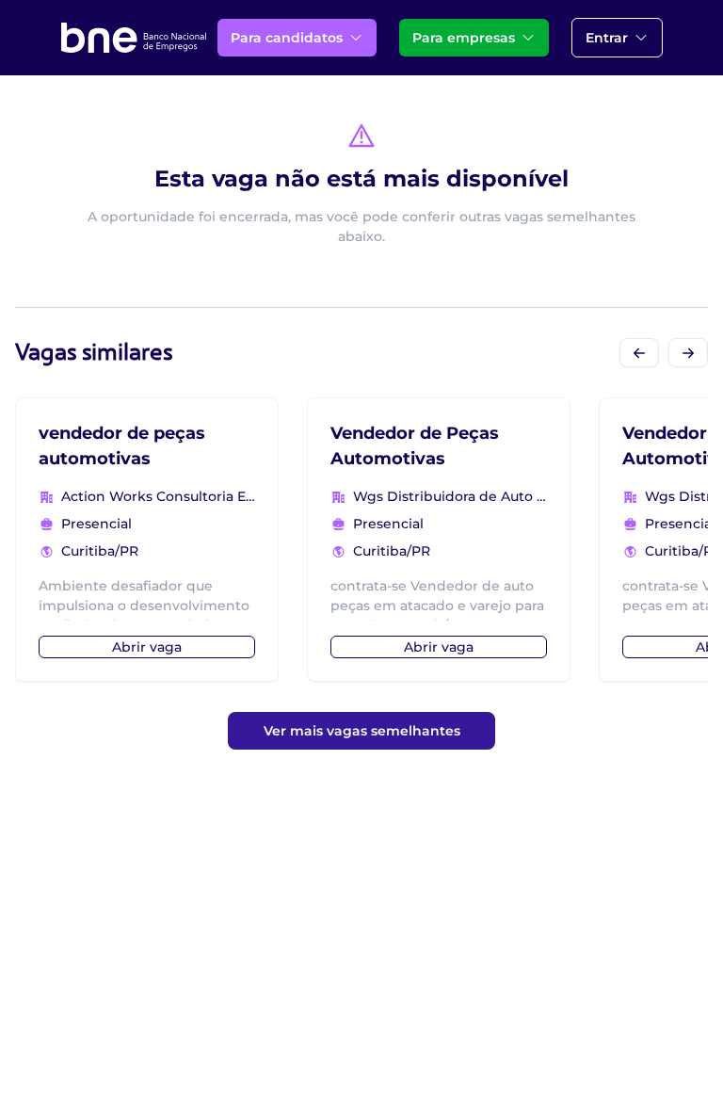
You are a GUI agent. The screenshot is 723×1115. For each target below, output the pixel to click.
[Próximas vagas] (688, 352)
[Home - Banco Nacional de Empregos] (133, 38)
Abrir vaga (147, 646)
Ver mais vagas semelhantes (362, 730)
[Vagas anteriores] (639, 352)
